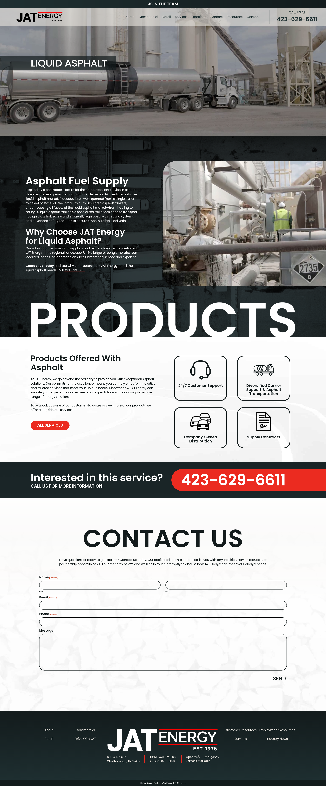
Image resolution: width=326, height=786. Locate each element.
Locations (199, 17)
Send (279, 678)
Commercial (148, 17)
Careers (216, 17)
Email (48, 597)
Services (181, 17)
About (129, 17)
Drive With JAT (85, 739)
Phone (48, 614)
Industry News (277, 739)
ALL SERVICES (50, 425)
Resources (235, 17)
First (41, 591)
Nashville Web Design (163, 783)
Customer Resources (241, 730)
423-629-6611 (297, 16)
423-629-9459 (161, 761)
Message (46, 630)
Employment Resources (277, 730)
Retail (166, 17)
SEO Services (180, 783)
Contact (253, 17)
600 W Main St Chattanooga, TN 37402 (123, 759)
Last (167, 591)
